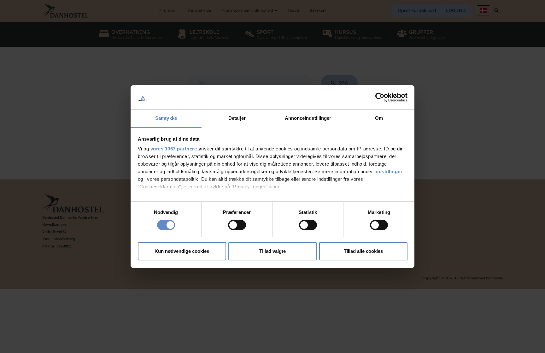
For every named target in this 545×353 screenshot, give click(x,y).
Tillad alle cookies (363, 251)
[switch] (237, 225)
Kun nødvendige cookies (182, 251)
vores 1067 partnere (173, 148)
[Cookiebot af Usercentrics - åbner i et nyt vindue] (379, 97)
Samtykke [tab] (166, 118)
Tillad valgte (272, 251)
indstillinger (388, 171)
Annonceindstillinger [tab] (308, 118)
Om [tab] (379, 118)
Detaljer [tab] (237, 118)
